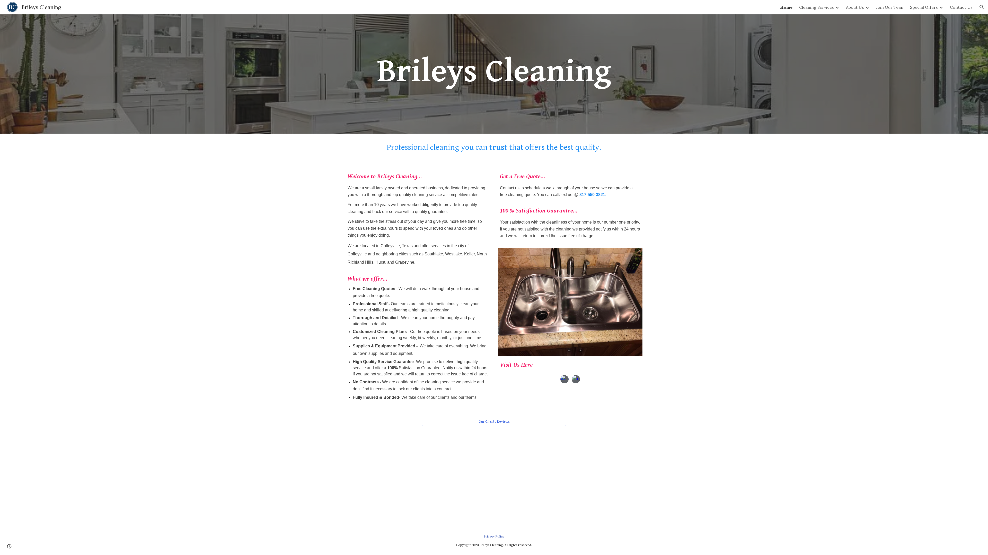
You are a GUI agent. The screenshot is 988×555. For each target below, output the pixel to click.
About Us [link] (855, 7)
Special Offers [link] (924, 7)
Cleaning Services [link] (816, 7)
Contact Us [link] (961, 7)
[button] (982, 7)
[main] (494, 74)
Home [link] (786, 7)
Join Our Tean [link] (889, 7)
